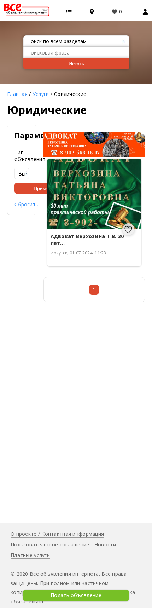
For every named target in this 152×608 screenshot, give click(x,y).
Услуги (41, 94)
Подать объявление (76, 595)
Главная (17, 94)
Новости (105, 544)
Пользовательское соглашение (50, 544)
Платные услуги (30, 555)
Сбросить (26, 204)
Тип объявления (21, 155)
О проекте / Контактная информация (57, 533)
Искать (76, 64)
